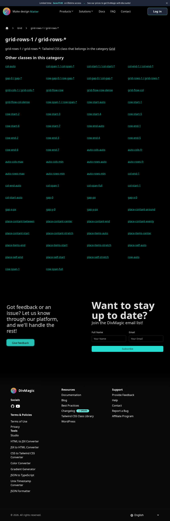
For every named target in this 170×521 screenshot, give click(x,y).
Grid (19, 28)
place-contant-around (141, 209)
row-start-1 (135, 102)
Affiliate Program (122, 416)
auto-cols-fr (135, 150)
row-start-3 (53, 114)
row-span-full (54, 269)
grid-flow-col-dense (17, 102)
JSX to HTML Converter (25, 447)
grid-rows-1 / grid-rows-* (45, 28)
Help (115, 400)
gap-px (91, 197)
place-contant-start (17, 233)
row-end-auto (95, 126)
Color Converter (21, 463)
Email (132, 332)
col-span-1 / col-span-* (60, 66)
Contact (126, 11)
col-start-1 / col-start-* (101, 66)
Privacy (15, 427)
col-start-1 (134, 185)
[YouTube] (18, 406)
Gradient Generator (23, 469)
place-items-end (15, 245)
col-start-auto (13, 197)
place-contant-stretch (59, 233)
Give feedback (20, 343)
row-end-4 (93, 138)
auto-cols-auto (96, 150)
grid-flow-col (136, 90)
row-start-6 (12, 126)
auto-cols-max (14, 162)
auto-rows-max (14, 173)
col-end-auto (13, 185)
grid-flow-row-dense (100, 90)
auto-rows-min (55, 173)
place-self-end (14, 257)
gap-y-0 (50, 209)
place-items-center (139, 233)
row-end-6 (11, 150)
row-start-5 (135, 114)
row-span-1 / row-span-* (61, 102)
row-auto (133, 257)
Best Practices (70, 405)
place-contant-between (19, 221)
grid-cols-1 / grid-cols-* (19, 90)
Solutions (85, 11)
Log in (157, 11)
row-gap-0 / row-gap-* (60, 78)
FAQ (113, 11)
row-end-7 (52, 150)
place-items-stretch (99, 245)
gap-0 (49, 197)
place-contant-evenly (141, 221)
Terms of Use (19, 421)
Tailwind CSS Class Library (77, 416)
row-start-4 (94, 114)
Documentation (71, 395)
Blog (64, 400)
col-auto (10, 66)
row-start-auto (96, 102)
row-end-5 (134, 138)
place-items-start (56, 245)
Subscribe (127, 348)
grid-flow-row (54, 90)
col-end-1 (133, 173)
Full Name (97, 332)
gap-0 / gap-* (13, 78)
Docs (102, 11)
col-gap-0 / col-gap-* (100, 78)
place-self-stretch (98, 257)
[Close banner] (167, 3)
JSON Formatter (20, 491)
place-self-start (55, 257)
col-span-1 (52, 185)
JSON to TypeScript (22, 475)
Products (65, 11)
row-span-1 (12, 269)
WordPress (68, 421)
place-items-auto (97, 233)
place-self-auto (137, 245)
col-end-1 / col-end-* (140, 66)
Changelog (68, 411)
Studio (15, 435)
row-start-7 (53, 126)
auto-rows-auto (97, 162)
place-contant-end (98, 221)
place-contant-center (59, 221)
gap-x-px (10, 209)
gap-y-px (92, 209)
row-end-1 (134, 126)
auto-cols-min (54, 162)
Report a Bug (120, 411)
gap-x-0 (132, 197)
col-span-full (94, 185)
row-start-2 (12, 114)
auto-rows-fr (136, 162)
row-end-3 (52, 138)
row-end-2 (11, 138)
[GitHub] (13, 406)
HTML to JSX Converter (25, 441)
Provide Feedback (123, 395)
